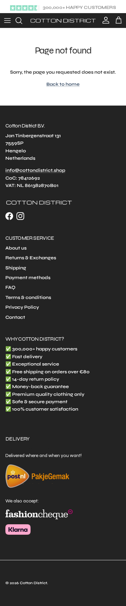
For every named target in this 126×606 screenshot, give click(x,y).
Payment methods (27, 277)
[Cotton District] (63, 20)
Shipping (15, 268)
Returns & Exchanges (30, 258)
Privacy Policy (22, 307)
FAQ (10, 287)
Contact (15, 317)
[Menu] (7, 20)
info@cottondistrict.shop (35, 170)
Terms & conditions (28, 297)
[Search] (22, 20)
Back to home (63, 84)
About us (16, 248)
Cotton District (33, 583)
